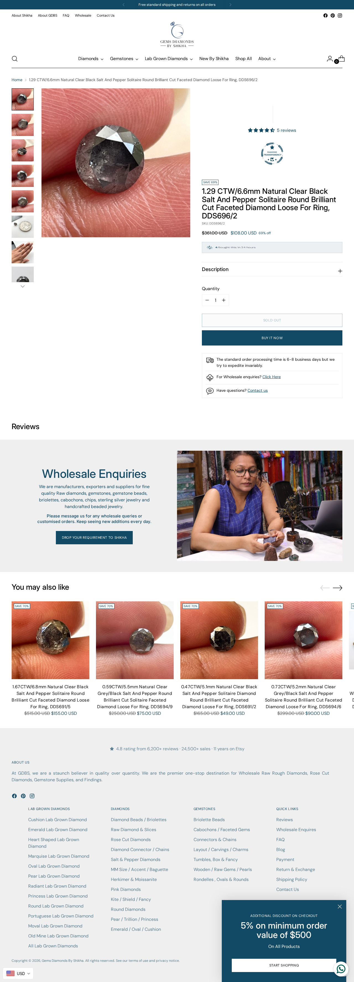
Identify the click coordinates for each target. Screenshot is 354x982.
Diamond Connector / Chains (140, 849)
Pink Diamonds (126, 889)
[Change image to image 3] (23, 150)
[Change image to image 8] (23, 278)
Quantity (211, 289)
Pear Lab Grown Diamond (54, 876)
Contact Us (287, 889)
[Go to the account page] (327, 58)
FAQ (280, 839)
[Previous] (124, 4)
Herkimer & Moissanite (134, 879)
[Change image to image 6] (23, 227)
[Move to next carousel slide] (337, 587)
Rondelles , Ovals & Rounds (221, 879)
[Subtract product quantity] (224, 300)
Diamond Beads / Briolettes (138, 820)
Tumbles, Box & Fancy (216, 859)
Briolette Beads (209, 820)
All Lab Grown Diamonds (53, 946)
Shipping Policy (291, 879)
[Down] (23, 286)
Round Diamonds (128, 909)
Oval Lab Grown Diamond (54, 866)
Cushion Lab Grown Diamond (57, 820)
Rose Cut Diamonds (131, 839)
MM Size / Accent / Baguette (139, 869)
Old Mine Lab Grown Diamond (58, 936)
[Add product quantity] (207, 300)
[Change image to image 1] (23, 99)
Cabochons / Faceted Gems (222, 829)
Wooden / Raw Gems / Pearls (223, 869)
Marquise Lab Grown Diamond (58, 856)
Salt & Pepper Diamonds (135, 859)
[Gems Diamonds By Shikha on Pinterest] (332, 15)
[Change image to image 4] (23, 176)
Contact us (258, 390)
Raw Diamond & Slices (133, 829)
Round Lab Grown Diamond (56, 906)
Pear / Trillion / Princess (134, 919)
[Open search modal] (14, 58)
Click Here (271, 376)
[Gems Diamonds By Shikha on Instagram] (339, 15)
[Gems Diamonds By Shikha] (177, 34)
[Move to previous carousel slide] (325, 588)
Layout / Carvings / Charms (221, 849)
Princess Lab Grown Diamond (58, 896)
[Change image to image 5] (23, 201)
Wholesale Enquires (296, 829)
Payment (285, 859)
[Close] (339, 906)
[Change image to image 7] (23, 252)
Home (17, 79)
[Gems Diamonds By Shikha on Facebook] (325, 15)
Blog (280, 849)
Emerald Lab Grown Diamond (57, 829)
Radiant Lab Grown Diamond (57, 886)
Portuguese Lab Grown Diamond (60, 916)
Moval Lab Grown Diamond (55, 926)
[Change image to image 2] (23, 125)
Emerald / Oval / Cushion (136, 929)
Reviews (284, 820)
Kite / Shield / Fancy (131, 899)
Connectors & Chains (215, 839)
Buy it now (272, 338)
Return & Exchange (295, 869)
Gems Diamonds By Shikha (63, 960)
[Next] (230, 4)
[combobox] (18, 973)
